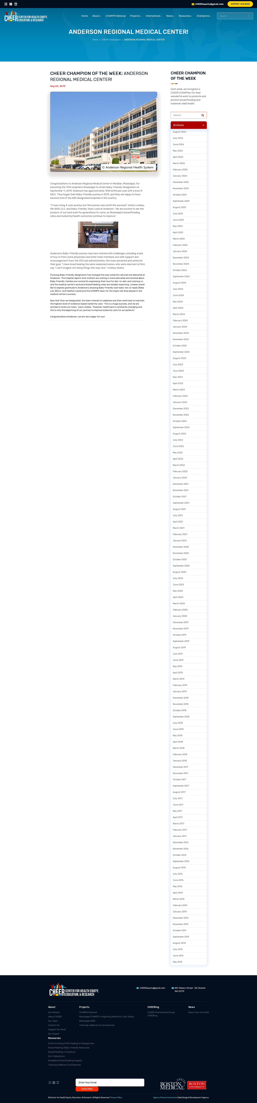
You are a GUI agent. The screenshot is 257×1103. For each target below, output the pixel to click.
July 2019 (178, 654)
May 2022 (178, 452)
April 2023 (178, 383)
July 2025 (178, 213)
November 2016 (180, 848)
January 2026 (180, 176)
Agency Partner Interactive (165, 1097)
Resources (184, 15)
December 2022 (181, 408)
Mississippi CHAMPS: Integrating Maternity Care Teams (106, 1016)
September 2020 (181, 565)
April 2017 (178, 817)
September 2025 (181, 201)
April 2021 (178, 521)
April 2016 (178, 892)
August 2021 (179, 509)
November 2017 (180, 773)
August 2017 (179, 792)
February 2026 (180, 169)
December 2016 (180, 842)
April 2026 (178, 157)
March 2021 (178, 528)
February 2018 (180, 754)
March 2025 (179, 238)
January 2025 (180, 251)
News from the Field (198, 1012)
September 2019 (181, 641)
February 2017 (180, 830)
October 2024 (180, 270)
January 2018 (180, 760)
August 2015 (179, 943)
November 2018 (180, 704)
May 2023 (178, 377)
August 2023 (179, 358)
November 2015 (180, 924)
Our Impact (53, 1033)
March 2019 (178, 679)
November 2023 (181, 339)
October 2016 (179, 855)
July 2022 (178, 440)
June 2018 (178, 729)
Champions (203, 15)
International (153, 15)
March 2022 (179, 465)
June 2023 (178, 371)
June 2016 (178, 880)
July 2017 (178, 798)
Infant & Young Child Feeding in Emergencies (71, 1043)
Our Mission (54, 1012)
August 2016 (179, 867)
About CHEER (55, 1016)
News (169, 15)
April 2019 (178, 672)
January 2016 (180, 911)
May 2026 (178, 150)
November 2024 (181, 264)
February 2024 (180, 320)
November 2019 (180, 628)
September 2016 (181, 861)
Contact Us (54, 1025)
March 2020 (179, 603)
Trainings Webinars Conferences (64, 1065)
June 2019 (178, 660)
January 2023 (180, 402)
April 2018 (178, 742)
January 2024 (180, 327)
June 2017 (178, 804)
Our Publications (56, 1056)
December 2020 (181, 547)
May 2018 (177, 735)
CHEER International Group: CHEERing (161, 1014)
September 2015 (181, 936)
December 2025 (181, 182)
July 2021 (178, 515)
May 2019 (177, 666)
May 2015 (177, 962)
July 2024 (178, 289)
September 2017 (181, 786)
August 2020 (179, 572)
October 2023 (180, 345)
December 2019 (180, 622)
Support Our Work (240, 4)
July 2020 (178, 578)
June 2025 (178, 220)
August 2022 (179, 433)
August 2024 (179, 283)
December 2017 (180, 767)
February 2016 (180, 905)
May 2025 (178, 226)
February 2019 (180, 685)
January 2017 (180, 836)
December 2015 (180, 918)
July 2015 (178, 949)
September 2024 (181, 276)
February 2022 (180, 471)
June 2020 (178, 584)
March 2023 (179, 389)
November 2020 (181, 553)
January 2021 (180, 540)
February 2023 (180, 396)
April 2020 (178, 597)
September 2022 (181, 427)
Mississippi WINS (87, 1021)
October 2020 (180, 559)
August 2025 (179, 207)
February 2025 (180, 245)
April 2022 (178, 459)
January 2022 (180, 477)
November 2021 (180, 490)
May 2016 (177, 886)
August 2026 (179, 132)
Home (84, 15)
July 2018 (178, 723)
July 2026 (178, 138)
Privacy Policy (116, 1097)
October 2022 (180, 421)
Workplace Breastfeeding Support (65, 1060)
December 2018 (180, 698)
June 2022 (178, 446)
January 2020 (180, 616)
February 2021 (180, 534)
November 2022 (181, 415)
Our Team (53, 1021)
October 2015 (179, 930)
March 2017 (178, 823)
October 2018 (179, 710)
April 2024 (178, 308)
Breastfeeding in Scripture (61, 1052)
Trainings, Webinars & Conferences (96, 1025)
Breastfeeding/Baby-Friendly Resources (68, 1047)
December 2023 (181, 333)
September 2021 (181, 503)
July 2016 (178, 874)
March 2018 (178, 748)
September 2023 (181, 352)
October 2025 (180, 194)
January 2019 (180, 691)
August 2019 (179, 647)
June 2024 (178, 295)
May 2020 (178, 591)
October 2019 (179, 635)
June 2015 (178, 955)
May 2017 (177, 811)
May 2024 (178, 301)
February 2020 (180, 609)
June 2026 (178, 144)
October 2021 (179, 496)
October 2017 (179, 779)
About (95, 15)
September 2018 (181, 716)
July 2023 (178, 364)
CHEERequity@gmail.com (209, 4)
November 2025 (181, 188)
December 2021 (180, 484)
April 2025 (178, 232)
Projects (134, 15)
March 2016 (178, 899)
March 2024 (179, 314)
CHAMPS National (116, 15)
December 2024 (181, 257)
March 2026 (179, 163)
